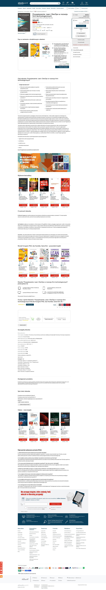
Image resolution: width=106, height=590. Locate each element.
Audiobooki (29, 8)
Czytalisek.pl (53, 580)
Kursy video (38, 8)
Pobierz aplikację (71, 8)
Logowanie (43, 530)
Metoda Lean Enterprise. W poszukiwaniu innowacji (63, 268)
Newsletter (43, 542)
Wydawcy (20, 546)
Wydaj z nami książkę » (52, 515)
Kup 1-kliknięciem (81, 36)
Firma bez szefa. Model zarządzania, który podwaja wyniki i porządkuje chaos (23, 198)
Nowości (48, 8)
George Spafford (64, 61)
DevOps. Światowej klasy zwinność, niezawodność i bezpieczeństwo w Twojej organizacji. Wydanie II (60, 49)
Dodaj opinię (30, 304)
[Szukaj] (58, 3)
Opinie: (48, 27)
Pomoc (33, 296)
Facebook (1, 563)
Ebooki (24, 8)
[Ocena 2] (37, 27)
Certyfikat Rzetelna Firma (81, 532)
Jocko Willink (67, 199)
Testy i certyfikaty (21, 549)
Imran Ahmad (36, 434)
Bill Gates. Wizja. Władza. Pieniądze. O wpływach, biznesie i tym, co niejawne (33, 198)
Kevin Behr (59, 61)
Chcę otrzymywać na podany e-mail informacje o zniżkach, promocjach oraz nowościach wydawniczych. (37, 508)
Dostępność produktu (77, 54)
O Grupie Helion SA (80, 530)
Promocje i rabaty (21, 537)
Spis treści (76, 56)
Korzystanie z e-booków (34, 537)
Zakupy (30, 535)
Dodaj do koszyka (81, 25)
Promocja (35, 22)
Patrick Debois (64, 52)
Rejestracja (43, 532)
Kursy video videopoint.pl (81, 548)
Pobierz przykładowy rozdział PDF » (24, 355)
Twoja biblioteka (44, 537)
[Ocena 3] (38, 27)
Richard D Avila (31, 434)
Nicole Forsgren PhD (40, 24)
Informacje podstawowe (34, 531)
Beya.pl (43, 580)
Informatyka (20, 360)
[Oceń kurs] (21, 304)
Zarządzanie (27, 368)
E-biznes (27, 366)
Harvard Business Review (54, 199)
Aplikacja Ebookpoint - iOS (34, 554)
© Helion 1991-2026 (21, 587)
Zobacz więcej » (24, 511)
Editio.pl (61, 577)
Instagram (1, 568)
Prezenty (43, 539)
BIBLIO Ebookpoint (68, 542)
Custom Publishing (68, 544)
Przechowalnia (44, 535)
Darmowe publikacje (21, 542)
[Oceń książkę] (39, 27)
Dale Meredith (63, 434)
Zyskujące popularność (22, 539)
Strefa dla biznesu (67, 530)
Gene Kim (51, 24)
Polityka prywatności (57, 534)
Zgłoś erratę (20, 357)
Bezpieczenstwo (32, 533)
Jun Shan (20, 434)
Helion (40, 26)
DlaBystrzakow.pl (71, 577)
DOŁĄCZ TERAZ (55, 504)
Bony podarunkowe (21, 548)
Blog (19, 551)
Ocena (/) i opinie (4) (78, 50)
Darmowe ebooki (60, 8)
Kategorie (20, 8)
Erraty (54, 542)
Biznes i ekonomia (21, 366)
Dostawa (54, 539)
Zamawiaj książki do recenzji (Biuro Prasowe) (69, 536)
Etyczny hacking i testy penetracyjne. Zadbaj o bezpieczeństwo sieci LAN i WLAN (54, 433)
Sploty (61, 580)
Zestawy (19, 544)
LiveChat (54, 548)
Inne (28, 363)
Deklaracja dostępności (57, 535)
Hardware (25, 365)
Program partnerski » (30, 515)
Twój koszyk (43, 534)
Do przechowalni (81, 42)
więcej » (43, 508)
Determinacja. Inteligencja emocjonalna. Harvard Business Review (54, 198)
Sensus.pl (52, 577)
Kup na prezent (82, 33)
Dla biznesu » (29, 520)
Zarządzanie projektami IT (32, 360)
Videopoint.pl (36, 580)
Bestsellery (53, 8)
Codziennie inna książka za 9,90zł (80, 11)
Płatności (54, 541)
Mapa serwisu (55, 546)
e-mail (22, 504)
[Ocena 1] (36, 27)
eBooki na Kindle (32, 548)
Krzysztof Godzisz (53, 434)
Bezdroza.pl (79, 577)
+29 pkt (41, 22)
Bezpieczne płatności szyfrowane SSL (28, 573)
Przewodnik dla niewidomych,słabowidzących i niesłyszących (32, 540)
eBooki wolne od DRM (33, 543)
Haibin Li (23, 434)
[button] (70, 185)
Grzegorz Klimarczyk (22, 199)
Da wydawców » (72, 515)
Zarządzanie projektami (29, 371)
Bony (78, 8)
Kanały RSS (1, 576)
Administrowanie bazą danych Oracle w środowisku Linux (44, 432)
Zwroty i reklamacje (56, 537)
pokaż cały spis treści (25, 404)
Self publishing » (72, 520)
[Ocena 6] (42, 27)
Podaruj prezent (84, 8)
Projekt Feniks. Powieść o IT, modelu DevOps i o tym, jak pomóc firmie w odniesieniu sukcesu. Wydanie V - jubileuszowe (60, 58)
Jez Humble (47, 24)
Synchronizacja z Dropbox (34, 550)
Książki (33, 8)
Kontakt (54, 530)
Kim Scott (41, 199)
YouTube (1, 570)
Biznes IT (25, 360)
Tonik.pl (85, 584)
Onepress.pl (44, 577)
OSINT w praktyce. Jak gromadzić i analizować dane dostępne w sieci (65, 432)
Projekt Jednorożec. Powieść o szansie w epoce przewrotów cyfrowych (44, 268)
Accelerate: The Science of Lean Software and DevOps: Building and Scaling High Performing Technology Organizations (47, 334)
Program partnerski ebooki (69, 534)
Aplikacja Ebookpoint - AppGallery (33, 557)
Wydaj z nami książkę (68, 540)
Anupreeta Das (31, 199)
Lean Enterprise (53, 266)
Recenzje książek (56, 544)
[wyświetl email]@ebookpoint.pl (49, 585)
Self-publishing (67, 538)
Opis (75, 47)
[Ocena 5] (41, 27)
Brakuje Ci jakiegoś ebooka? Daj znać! (55, 520)
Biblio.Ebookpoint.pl (71, 580)
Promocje (44, 8)
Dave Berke (63, 199)
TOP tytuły (20, 535)
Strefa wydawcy (67, 532)
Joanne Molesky (57, 267)
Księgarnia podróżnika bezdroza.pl (80, 543)
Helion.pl (35, 577)
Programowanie (26, 362)
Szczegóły (76, 52)
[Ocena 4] (40, 27)
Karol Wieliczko (42, 434)
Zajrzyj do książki (21, 33)
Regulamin (55, 532)
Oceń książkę (43, 541)
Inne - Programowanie (34, 362)
